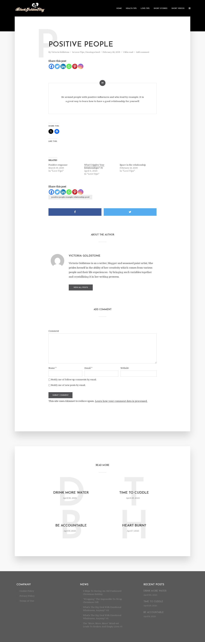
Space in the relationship (133, 165)
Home (119, 8)
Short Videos (178, 8)
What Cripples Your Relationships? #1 (94, 166)
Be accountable (71, 525)
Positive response (57, 165)
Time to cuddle (134, 493)
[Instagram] (80, 66)
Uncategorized (92, 52)
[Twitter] (57, 66)
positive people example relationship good (70, 197)
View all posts (81, 287)
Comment (53, 331)
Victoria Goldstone (60, 52)
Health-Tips (131, 8)
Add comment (142, 52)
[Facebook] (51, 66)
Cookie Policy (27, 591)
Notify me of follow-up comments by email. (73, 380)
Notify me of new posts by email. (68, 385)
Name (52, 368)
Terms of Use (27, 601)
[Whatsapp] (69, 66)
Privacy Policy (27, 596)
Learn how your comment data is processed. (121, 401)
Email (88, 368)
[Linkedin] (63, 66)
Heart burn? (134, 525)
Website (125, 368)
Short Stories (160, 8)
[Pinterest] (74, 66)
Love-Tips (145, 8)
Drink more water (71, 493)
